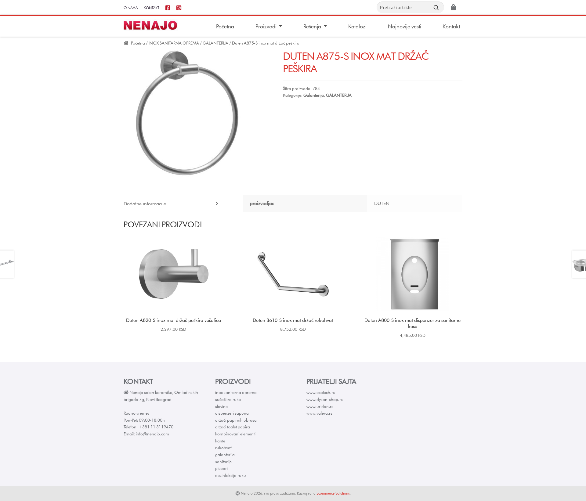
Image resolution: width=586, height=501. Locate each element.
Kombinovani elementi (235, 433)
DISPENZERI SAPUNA (232, 413)
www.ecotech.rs (320, 392)
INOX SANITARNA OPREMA (174, 43)
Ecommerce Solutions (333, 493)
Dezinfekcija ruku (230, 475)
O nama (131, 7)
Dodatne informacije (145, 204)
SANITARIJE (223, 461)
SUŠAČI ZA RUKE (228, 399)
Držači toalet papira (232, 426)
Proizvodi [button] (266, 26)
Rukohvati (223, 447)
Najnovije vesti (404, 26)
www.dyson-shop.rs (324, 399)
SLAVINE (221, 406)
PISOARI (221, 468)
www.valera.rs (319, 413)
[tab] (173, 204)
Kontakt (151, 7)
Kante (220, 440)
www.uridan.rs (319, 406)
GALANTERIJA (215, 43)
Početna (225, 26)
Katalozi (357, 26)
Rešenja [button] (312, 26)
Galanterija (313, 95)
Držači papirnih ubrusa (236, 420)
